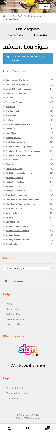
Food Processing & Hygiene (18, 124)
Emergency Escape (14, 102)
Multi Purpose (12, 160)
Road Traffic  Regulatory (16, 195)
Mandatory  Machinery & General (20, 147)
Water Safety (11, 244)
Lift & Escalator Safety (15, 142)
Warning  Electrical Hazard (17, 231)
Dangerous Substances (16, 93)
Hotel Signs (11, 133)
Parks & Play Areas (14, 169)
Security (9, 217)
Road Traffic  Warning (15, 208)
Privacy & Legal (14, 388)
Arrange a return (15, 319)
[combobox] (28, 268)
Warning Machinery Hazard (17, 240)
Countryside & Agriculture (17, 84)
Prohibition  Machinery (16, 182)
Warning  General (13, 235)
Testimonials (13, 324)
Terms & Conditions (16, 393)
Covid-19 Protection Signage (18, 89)
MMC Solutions (32, 418)
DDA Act (9, 98)
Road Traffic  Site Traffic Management (22, 200)
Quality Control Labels (15, 191)
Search (28, 428)
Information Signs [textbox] (26, 268)
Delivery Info (13, 314)
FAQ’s (9, 304)
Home (8, 16)
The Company (13, 398)
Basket (43, 426)
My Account (9, 428)
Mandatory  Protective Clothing (19, 155)
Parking (9, 164)
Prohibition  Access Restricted (19, 173)
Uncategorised (12, 222)
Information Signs (13, 138)
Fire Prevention (12, 115)
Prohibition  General (14, 178)
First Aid (9, 120)
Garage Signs (12, 129)
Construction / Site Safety (17, 80)
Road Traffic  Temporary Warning (20, 204)
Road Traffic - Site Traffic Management (29, 16)
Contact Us (12, 309)
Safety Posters (12, 213)
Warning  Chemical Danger (17, 226)
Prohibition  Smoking (15, 186)
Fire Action (10, 107)
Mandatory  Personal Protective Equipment (24, 151)
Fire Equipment (12, 111)
